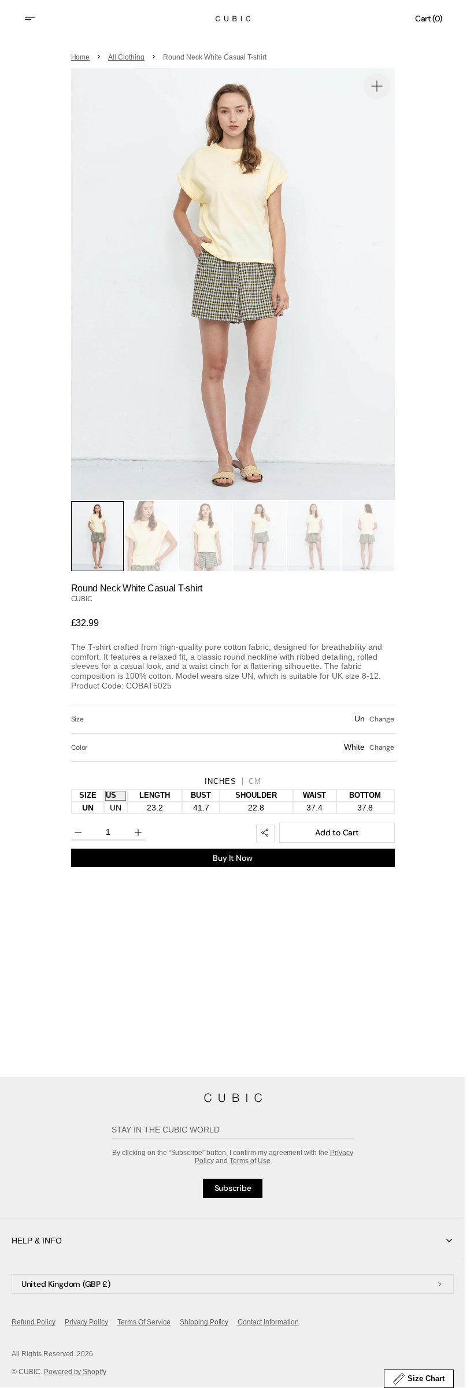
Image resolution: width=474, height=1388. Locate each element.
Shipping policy (204, 1322)
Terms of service (144, 1322)
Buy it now (232, 858)
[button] (37, 18)
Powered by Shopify (75, 1372)
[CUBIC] (233, 1097)
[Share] (265, 833)
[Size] (233, 719)
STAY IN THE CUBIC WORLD (166, 1129)
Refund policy (33, 1322)
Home (80, 57)
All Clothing (126, 57)
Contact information (268, 1322)
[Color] (233, 747)
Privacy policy (87, 1322)
